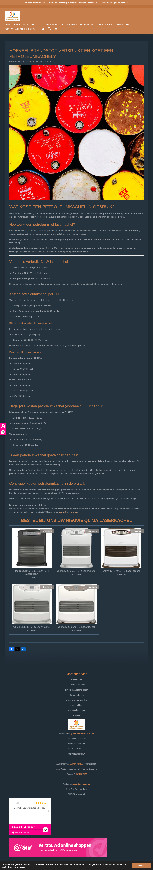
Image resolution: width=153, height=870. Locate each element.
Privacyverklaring (76, 705)
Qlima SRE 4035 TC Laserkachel (121, 571)
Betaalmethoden (76, 695)
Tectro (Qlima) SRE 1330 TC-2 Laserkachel (32, 572)
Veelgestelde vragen (76, 710)
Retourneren (76, 680)
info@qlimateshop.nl (76, 754)
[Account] (43, 29)
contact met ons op (68, 512)
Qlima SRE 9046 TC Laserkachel (76, 627)
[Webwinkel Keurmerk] (58, 848)
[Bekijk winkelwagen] (55, 29)
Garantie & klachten (76, 685)
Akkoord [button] (141, 866)
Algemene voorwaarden (76, 700)
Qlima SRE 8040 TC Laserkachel (31, 627)
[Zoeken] (49, 28)
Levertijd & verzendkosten (76, 690)
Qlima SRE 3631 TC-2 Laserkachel (76, 571)
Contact (76, 715)
